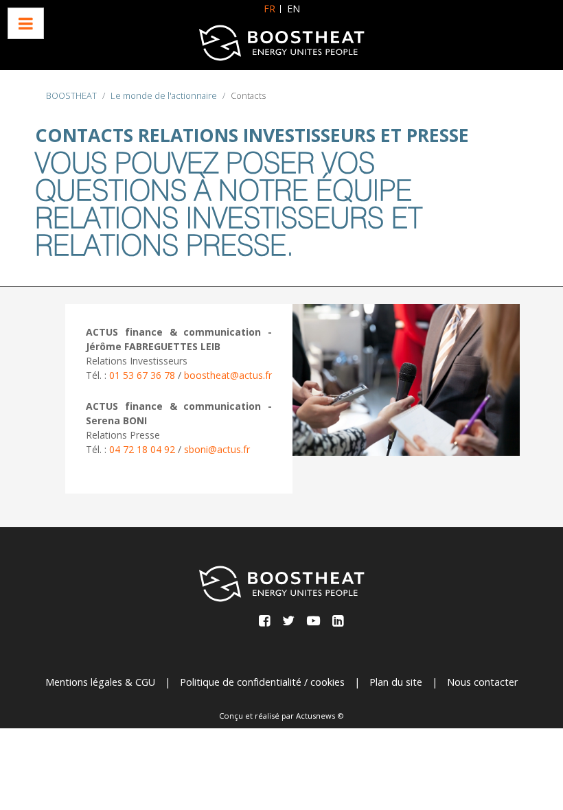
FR (269, 8)
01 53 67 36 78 (143, 375)
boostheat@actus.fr (228, 375)
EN (293, 8)
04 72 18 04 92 (142, 449)
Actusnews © (320, 715)
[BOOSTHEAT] (281, 43)
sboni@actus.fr (217, 449)
